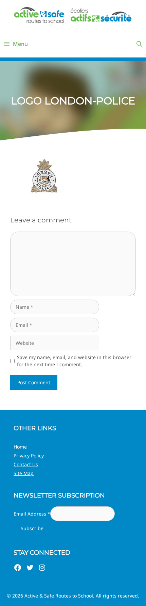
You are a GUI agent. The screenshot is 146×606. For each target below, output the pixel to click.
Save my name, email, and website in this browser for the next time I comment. (74, 361)
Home (20, 446)
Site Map (24, 473)
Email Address (32, 513)
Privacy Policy (29, 455)
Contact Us (26, 464)
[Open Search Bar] (139, 43)
